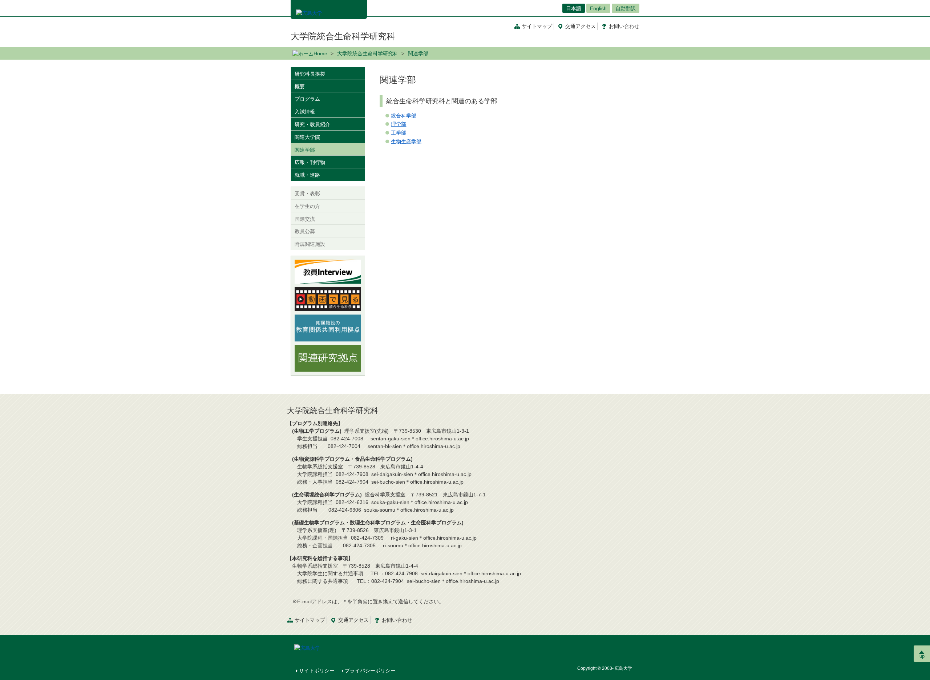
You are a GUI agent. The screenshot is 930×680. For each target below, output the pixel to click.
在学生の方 (307, 206)
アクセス (580, 26)
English (598, 8)
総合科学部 (403, 116)
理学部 (398, 124)
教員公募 (305, 231)
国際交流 (305, 219)
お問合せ (624, 26)
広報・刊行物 (310, 162)
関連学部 (305, 150)
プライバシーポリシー (370, 670)
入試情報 (305, 112)
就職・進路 (307, 175)
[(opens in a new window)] (328, 272)
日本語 (573, 8)
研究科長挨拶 (310, 74)
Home (320, 53)
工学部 (398, 133)
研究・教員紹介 (312, 124)
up (922, 656)
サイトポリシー (317, 670)
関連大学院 (307, 137)
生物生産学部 (406, 141)
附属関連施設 (310, 244)
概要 (300, 86)
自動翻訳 (625, 8)
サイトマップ (537, 26)
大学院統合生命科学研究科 (343, 36)
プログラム (307, 99)
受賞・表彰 (307, 193)
